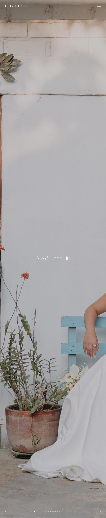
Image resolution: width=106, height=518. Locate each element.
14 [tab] (57, 511)
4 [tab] (36, 511)
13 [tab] (55, 511)
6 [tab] (40, 511)
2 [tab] (32, 511)
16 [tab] (61, 511)
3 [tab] (34, 511)
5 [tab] (38, 511)
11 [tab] (50, 511)
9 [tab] (46, 511)
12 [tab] (53, 511)
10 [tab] (48, 511)
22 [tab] (73, 511)
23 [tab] (75, 511)
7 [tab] (42, 511)
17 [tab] (63, 511)
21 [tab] (71, 511)
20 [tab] (69, 511)
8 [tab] (44, 511)
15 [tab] (59, 511)
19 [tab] (67, 511)
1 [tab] (30, 511)
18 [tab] (65, 511)
